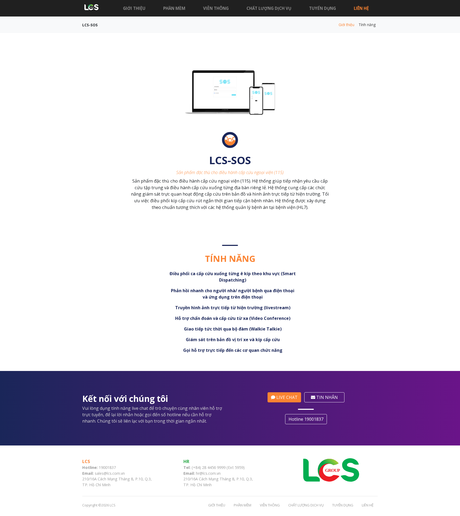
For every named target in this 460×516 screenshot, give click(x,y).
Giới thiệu (134, 8)
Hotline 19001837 (306, 419)
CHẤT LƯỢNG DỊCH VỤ (269, 8)
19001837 (107, 467)
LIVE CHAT (286, 397)
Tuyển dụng (322, 8)
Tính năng (367, 24)
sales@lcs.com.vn (110, 473)
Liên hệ (361, 8)
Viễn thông (216, 8)
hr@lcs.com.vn (208, 473)
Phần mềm (174, 8)
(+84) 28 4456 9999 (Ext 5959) (218, 467)
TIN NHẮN (326, 397)
